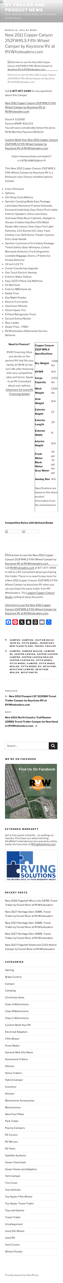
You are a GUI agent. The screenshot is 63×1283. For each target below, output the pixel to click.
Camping (28, 640)
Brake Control (13, 976)
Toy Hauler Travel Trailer (19, 1203)
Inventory (47, 643)
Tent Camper (12, 1176)
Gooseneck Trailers (16, 1059)
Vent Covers (12, 1244)
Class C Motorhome (17, 1018)
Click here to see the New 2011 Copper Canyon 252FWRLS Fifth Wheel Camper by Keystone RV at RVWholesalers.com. (30, 609)
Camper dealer (32, 651)
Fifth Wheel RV (31, 666)
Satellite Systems (15, 1155)
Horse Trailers (13, 1073)
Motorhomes (13, 1107)
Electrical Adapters (16, 1031)
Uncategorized (14, 1224)
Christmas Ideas (14, 997)
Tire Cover (11, 1182)
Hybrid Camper (14, 1079)
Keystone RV (29, 672)
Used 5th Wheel (14, 1231)
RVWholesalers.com (22, 567)
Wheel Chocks (13, 1251)
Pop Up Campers (15, 1127)
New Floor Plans (21, 646)
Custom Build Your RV (18, 1025)
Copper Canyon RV (22, 660)
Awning (9, 970)
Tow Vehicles (13, 1189)
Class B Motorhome (17, 1011)
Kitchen (9, 1093)
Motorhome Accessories (19, 1100)
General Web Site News (19, 1052)
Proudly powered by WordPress (22, 1275)
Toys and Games (14, 1210)
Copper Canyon (24, 654)
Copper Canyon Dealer (37, 657)
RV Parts (10, 1148)
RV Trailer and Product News (25, 7)
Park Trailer (12, 1121)
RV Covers (11, 1134)
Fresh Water (12, 1045)
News (33, 30)
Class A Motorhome (17, 1004)
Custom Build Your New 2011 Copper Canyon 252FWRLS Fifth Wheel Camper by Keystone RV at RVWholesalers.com (31, 144)
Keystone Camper (22, 669)
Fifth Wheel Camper (24, 663)
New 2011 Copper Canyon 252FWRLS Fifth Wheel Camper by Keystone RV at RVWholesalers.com (30, 107)
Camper (15, 640)
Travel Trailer (45, 646)
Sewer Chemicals (15, 1162)
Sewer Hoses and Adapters (21, 1169)
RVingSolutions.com (43, 844)
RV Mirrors (11, 1141)
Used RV (10, 1237)
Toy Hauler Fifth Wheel (18, 1196)
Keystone (49, 666)
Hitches (9, 1066)
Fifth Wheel (30, 643)
